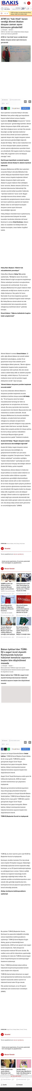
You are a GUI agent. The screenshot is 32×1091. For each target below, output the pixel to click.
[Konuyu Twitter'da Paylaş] (5, 108)
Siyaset (10, 665)
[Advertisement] (16, 80)
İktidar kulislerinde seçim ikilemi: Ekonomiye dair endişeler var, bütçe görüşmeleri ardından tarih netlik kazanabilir (8, 1074)
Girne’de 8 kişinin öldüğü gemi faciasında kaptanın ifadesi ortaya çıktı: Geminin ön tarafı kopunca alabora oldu (23, 609)
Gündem (11, 30)
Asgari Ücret (10, 1029)
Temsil (21, 1029)
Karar (23, 543)
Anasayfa (4, 30)
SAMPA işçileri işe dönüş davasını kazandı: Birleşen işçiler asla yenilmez (7, 586)
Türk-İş (25, 1029)
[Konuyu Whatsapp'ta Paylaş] (8, 108)
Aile (15, 543)
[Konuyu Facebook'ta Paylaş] (2, 108)
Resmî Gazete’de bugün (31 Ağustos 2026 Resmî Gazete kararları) (7, 608)
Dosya (17, 543)
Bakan (18, 1029)
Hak (21, 543)
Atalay (14, 1029)
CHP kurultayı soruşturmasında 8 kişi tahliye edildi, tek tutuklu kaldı (21, 13)
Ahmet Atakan (10, 543)
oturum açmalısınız (18, 554)
